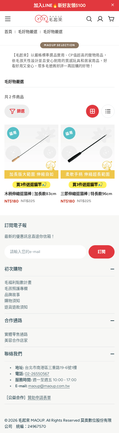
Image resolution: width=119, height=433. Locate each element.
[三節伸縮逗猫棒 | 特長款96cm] (88, 152)
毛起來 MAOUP (31, 420)
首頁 (8, 31)
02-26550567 (37, 373)
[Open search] (89, 19)
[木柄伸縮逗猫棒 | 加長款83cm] (31, 152)
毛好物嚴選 (27, 31)
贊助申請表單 (39, 397)
